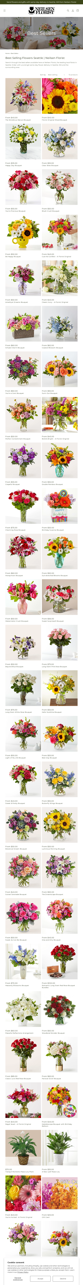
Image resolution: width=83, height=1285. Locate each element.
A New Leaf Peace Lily (51, 1172)
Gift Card (45, 1217)
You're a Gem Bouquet (14, 393)
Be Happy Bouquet (13, 257)
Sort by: (43, 75)
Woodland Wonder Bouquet (53, 1033)
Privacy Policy (22, 1272)
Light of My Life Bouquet (15, 758)
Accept (40, 1279)
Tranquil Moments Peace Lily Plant (19, 1172)
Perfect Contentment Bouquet (17, 439)
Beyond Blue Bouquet (14, 667)
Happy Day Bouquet (13, 165)
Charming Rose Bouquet (15, 530)
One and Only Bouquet (51, 940)
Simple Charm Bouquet (15, 348)
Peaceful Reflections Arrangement (19, 1033)
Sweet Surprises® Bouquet (53, 621)
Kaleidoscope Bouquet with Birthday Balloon (57, 1125)
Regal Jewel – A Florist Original (18, 1124)
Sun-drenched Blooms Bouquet (55, 576)
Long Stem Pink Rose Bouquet (54, 667)
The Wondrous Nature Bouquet (18, 120)
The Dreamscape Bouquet (52, 894)
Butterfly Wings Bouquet (52, 803)
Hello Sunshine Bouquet (52, 712)
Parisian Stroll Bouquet (51, 1079)
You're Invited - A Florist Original (18, 1217)
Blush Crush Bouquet (50, 211)
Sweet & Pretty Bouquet (15, 803)
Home (7, 53)
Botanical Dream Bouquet (16, 849)
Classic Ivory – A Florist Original (55, 302)
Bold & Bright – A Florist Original (55, 439)
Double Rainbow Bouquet (52, 484)
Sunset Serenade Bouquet (16, 894)
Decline (63, 1279)
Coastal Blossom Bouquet (52, 348)
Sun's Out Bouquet (49, 393)
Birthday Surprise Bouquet (53, 530)
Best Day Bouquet (49, 758)
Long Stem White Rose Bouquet (18, 712)
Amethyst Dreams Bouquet (16, 302)
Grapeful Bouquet (12, 484)
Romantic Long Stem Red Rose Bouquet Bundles (58, 986)
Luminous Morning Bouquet (53, 849)
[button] (4, 10)
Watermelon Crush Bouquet (16, 621)
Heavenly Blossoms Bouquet (17, 985)
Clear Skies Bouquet (50, 165)
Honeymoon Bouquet (14, 576)
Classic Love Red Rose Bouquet (18, 1079)
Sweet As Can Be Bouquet (16, 940)
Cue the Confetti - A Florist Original (56, 257)
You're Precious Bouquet (15, 211)
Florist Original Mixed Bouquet (54, 120)
